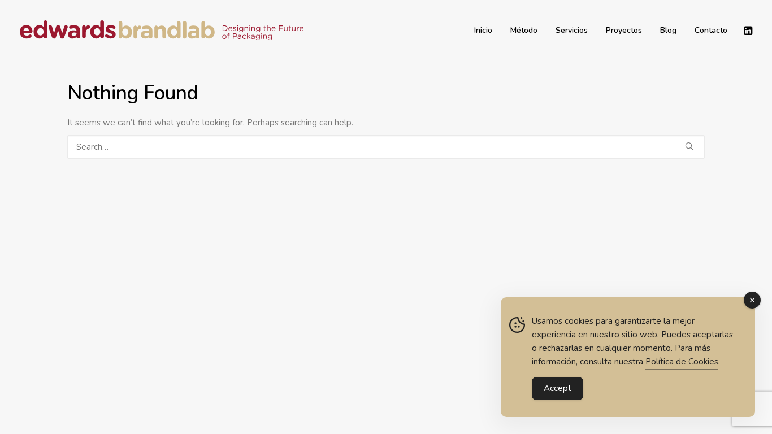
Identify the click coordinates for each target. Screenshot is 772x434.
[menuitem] (483, 30)
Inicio (483, 30)
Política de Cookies (681, 361)
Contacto (711, 30)
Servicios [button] (572, 30)
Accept (557, 388)
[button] (747, 30)
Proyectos (624, 30)
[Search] (386, 147)
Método (523, 30)
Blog (668, 30)
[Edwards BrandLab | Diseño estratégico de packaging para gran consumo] (161, 30)
